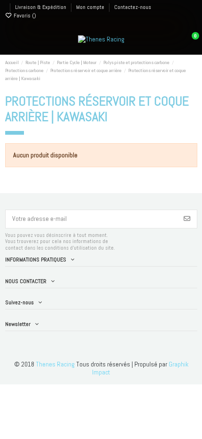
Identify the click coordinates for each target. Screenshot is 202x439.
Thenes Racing (55, 364)
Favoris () (24, 15)
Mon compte (91, 7)
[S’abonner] (187, 219)
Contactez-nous (132, 7)
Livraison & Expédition (41, 7)
